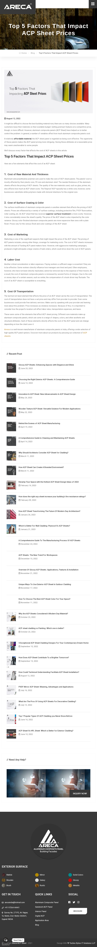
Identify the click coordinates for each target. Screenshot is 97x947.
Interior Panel (40, 911)
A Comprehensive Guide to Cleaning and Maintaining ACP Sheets (47, 438)
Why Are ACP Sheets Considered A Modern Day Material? (43, 614)
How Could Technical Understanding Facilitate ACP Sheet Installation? (49, 672)
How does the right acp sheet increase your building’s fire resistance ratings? (52, 496)
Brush (8, 885)
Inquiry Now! (80, 793)
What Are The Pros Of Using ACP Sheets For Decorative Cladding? (47, 701)
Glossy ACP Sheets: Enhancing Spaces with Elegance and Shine (46, 365)
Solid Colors (78, 875)
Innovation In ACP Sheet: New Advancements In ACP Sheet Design (47, 394)
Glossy (76, 880)
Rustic (42, 885)
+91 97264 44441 (12, 907)
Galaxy (42, 880)
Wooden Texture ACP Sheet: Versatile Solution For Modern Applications (50, 409)
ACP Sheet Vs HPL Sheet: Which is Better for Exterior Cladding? (46, 731)
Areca (7, 329)
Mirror (42, 875)
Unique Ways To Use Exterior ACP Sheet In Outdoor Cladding (45, 584)
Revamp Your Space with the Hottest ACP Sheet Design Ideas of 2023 (49, 482)
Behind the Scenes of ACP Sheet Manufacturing (39, 423)
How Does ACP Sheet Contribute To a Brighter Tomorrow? (44, 657)
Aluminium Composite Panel (46, 902)
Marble (9, 875)
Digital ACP (40, 916)
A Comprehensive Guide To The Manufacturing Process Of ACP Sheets (49, 540)
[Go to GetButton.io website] (5, 944)
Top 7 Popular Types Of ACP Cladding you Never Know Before (45, 716)
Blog (37, 925)
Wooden (9, 880)
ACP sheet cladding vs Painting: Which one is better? (41, 628)
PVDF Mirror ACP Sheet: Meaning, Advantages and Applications (46, 687)
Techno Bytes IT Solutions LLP (82, 943)
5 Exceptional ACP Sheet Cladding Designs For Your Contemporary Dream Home (53, 643)
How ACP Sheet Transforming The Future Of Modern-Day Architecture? (49, 511)
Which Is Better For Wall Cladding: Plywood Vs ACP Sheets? (44, 526)
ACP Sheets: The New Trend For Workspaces (38, 555)
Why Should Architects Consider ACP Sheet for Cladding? (43, 453)
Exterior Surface (15, 866)
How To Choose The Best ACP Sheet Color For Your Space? (44, 599)
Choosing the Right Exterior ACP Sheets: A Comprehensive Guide (47, 379)
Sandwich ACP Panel (43, 907)
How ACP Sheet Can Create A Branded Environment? (41, 467)
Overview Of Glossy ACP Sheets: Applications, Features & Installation (48, 570)
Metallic (76, 885)
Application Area (42, 920)
